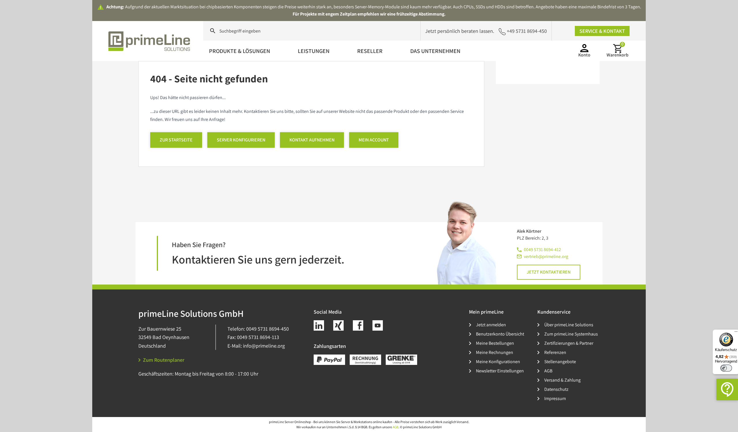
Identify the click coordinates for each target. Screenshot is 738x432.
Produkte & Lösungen (239, 51)
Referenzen (555, 352)
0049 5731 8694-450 (267, 328)
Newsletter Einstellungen (500, 371)
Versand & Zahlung (562, 380)
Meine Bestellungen (495, 343)
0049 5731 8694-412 (542, 250)
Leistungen (314, 51)
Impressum (555, 398)
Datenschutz (556, 389)
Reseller (370, 51)
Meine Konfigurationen (498, 362)
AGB (548, 371)
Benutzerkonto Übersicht (500, 334)
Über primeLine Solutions (568, 325)
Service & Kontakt (602, 31)
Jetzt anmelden (491, 325)
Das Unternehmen (435, 51)
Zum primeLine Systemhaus (571, 334)
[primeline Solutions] (150, 41)
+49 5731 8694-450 (527, 31)
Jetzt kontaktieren (549, 272)
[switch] (726, 368)
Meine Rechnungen (494, 352)
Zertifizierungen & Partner (568, 343)
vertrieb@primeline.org (546, 256)
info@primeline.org (264, 345)
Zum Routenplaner (163, 360)
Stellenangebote (560, 362)
